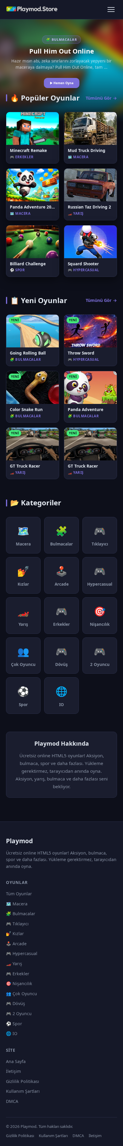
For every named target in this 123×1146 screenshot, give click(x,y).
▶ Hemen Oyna (61, 83)
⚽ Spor (14, 1023)
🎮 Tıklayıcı (17, 923)
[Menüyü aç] (111, 9)
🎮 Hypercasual (21, 953)
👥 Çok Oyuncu (21, 993)
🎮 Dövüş (15, 1003)
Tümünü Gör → (101, 98)
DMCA (12, 1101)
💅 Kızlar (15, 933)
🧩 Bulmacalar (20, 913)
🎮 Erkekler (17, 973)
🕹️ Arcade (16, 943)
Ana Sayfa (16, 1061)
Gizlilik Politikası (22, 1081)
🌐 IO (11, 1033)
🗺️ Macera (16, 904)
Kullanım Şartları (23, 1091)
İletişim (13, 1071)
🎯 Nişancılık (19, 983)
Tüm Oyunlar (19, 893)
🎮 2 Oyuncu (19, 1013)
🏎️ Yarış (14, 963)
